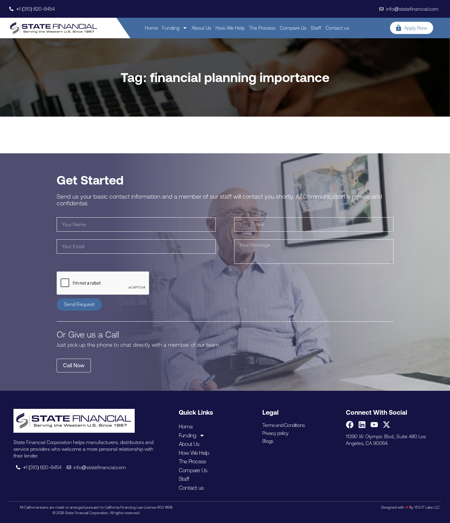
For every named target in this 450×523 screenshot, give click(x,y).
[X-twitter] (386, 424)
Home (151, 28)
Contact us (337, 28)
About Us (201, 28)
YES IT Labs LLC (427, 507)
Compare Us (293, 28)
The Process (262, 28)
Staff (316, 28)
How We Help (230, 28)
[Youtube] (374, 424)
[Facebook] (350, 424)
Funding (170, 28)
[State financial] (53, 28)
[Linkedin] (362, 424)
